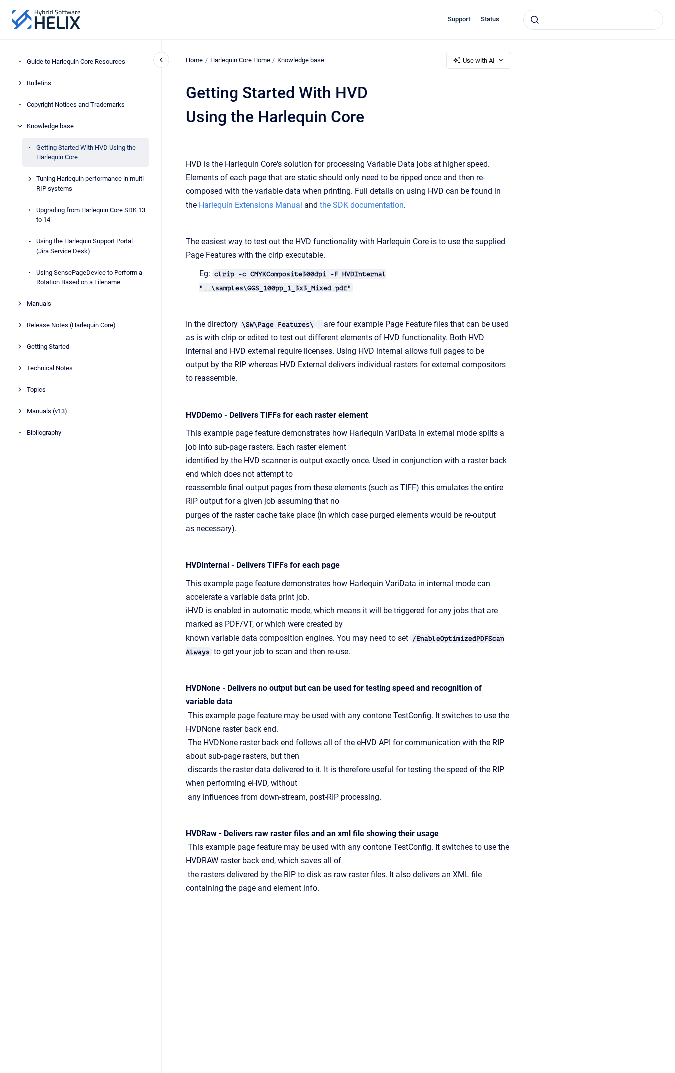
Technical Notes (50, 368)
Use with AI (479, 60)
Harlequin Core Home (240, 60)
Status (490, 19)
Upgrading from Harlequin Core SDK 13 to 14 (90, 215)
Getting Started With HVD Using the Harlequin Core (86, 152)
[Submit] (535, 20)
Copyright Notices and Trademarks (76, 104)
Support (459, 19)
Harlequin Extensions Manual (250, 205)
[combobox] (593, 19)
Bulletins (39, 83)
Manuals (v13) (47, 411)
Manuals (39, 303)
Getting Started (48, 346)
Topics (36, 389)
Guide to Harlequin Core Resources (76, 61)
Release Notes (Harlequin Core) (71, 325)
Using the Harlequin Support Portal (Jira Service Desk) (84, 246)
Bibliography (44, 432)
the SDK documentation (362, 205)
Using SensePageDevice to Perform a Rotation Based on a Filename (89, 277)
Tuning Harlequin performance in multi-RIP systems (91, 183)
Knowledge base (50, 126)
